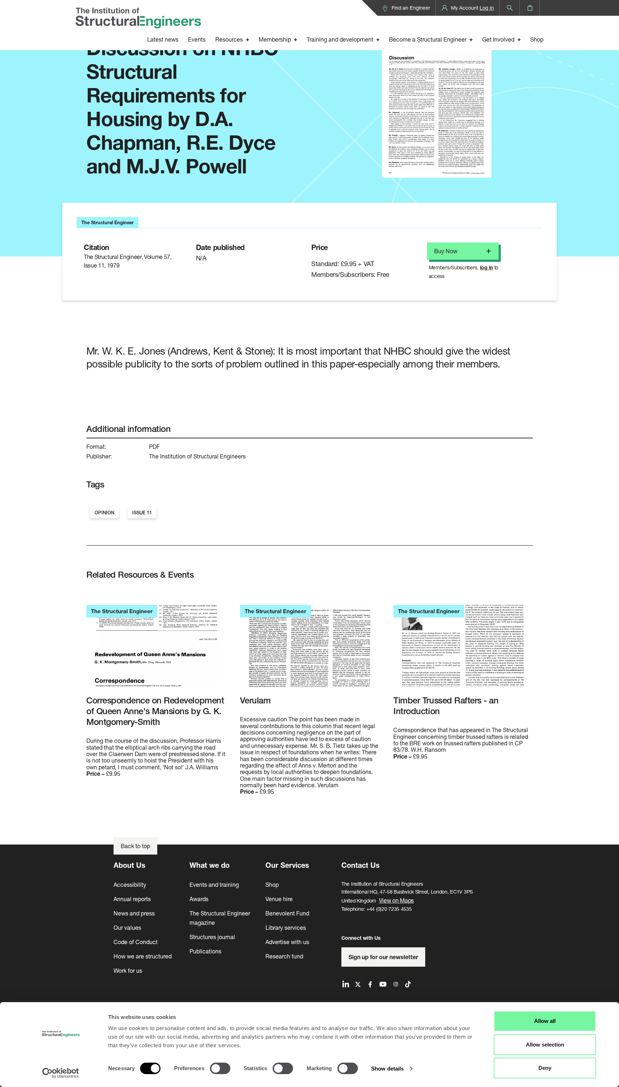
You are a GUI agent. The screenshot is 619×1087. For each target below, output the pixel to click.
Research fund (284, 956)
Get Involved (498, 39)
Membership (275, 39)
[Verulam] (309, 650)
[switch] (220, 1068)
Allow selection (545, 1045)
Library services (285, 927)
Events (197, 39)
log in (486, 267)
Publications (205, 951)
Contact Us (360, 865)
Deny (544, 1068)
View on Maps (396, 900)
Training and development (340, 39)
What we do (209, 865)
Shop (536, 39)
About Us (129, 865)
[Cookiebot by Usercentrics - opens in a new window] (60, 1073)
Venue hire (279, 898)
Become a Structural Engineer (427, 39)
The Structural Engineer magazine (219, 918)
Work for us (128, 970)
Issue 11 (142, 512)
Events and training (214, 884)
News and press (134, 913)
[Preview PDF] (436, 101)
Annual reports (132, 898)
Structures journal (212, 936)
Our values (127, 927)
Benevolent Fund (287, 913)
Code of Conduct (136, 941)
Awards (198, 898)
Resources (229, 39)
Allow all (545, 1021)
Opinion (104, 512)
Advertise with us (287, 941)
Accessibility (130, 884)
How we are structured (143, 956)
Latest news (162, 39)
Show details (387, 1069)
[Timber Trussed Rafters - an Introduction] (463, 650)
